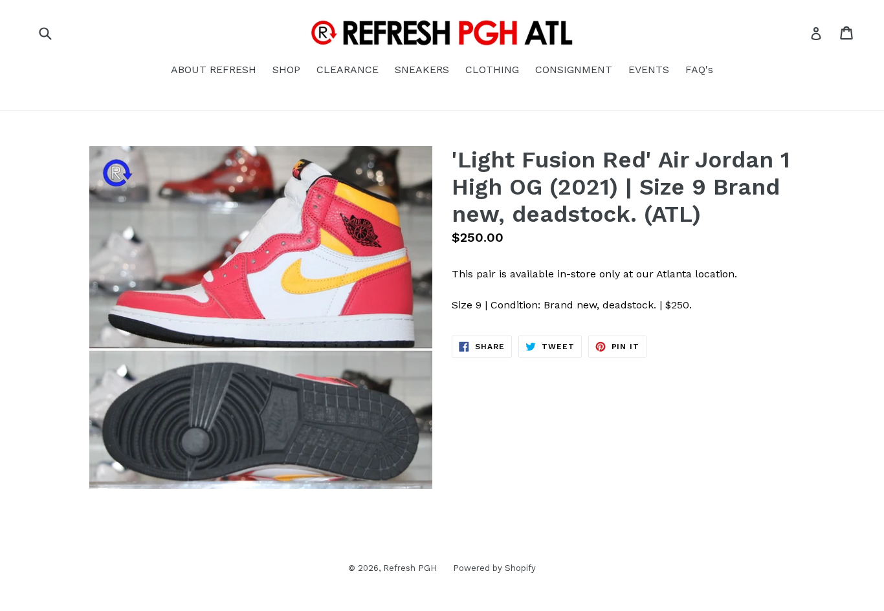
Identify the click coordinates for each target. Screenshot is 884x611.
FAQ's (699, 69)
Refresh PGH (410, 568)
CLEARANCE (347, 69)
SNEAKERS (422, 69)
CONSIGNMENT (573, 69)
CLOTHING (492, 69)
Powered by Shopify (494, 568)
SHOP (286, 69)
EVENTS (648, 69)
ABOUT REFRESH (213, 69)
